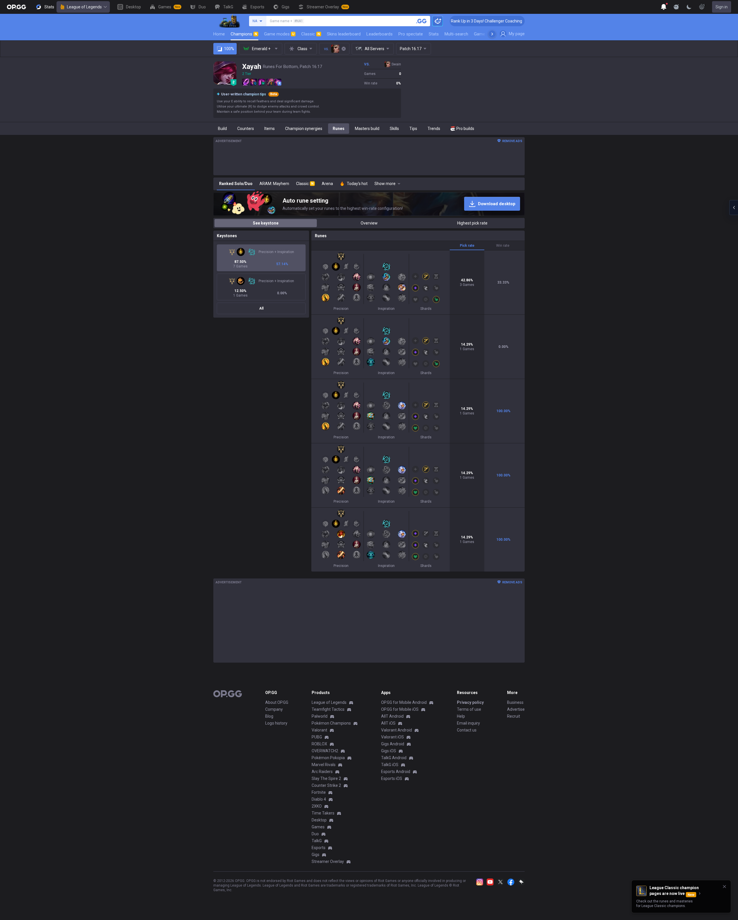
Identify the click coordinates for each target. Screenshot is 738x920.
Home (219, 34)
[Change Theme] (689, 7)
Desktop (319, 820)
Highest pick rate (472, 223)
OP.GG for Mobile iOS (400, 709)
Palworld (319, 716)
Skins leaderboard (344, 34)
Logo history (276, 723)
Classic (310, 34)
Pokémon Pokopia (328, 757)
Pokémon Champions (331, 723)
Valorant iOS (392, 737)
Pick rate (467, 246)
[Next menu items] (492, 34)
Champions (244, 34)
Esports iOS (391, 778)
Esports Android (395, 771)
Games (318, 827)
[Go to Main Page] (16, 7)
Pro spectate (410, 34)
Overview (369, 223)
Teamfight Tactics (328, 709)
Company (274, 709)
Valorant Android (396, 730)
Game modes (279, 34)
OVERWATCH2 (325, 751)
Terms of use (469, 709)
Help (461, 716)
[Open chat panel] (733, 207)
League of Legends (84, 7)
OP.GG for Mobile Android (404, 702)
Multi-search (456, 34)
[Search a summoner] (421, 21)
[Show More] (663, 7)
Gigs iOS (388, 751)
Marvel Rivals (324, 764)
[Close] (724, 887)
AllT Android (392, 716)
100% (229, 48)
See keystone (265, 223)
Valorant (319, 730)
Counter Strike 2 (326, 785)
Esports (318, 847)
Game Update (487, 34)
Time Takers (323, 813)
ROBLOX (319, 744)
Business (515, 702)
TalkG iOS (389, 764)
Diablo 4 (319, 799)
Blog (269, 716)
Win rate (502, 246)
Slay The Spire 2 (326, 778)
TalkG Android (393, 757)
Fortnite (319, 792)
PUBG (317, 737)
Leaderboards (379, 34)
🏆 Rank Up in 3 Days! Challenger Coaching (453, 21)
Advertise (516, 709)
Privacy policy (470, 702)
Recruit (513, 716)
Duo (315, 834)
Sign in (722, 7)
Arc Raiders (322, 771)
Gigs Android (392, 744)
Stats (434, 34)
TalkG (317, 840)
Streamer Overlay (328, 861)
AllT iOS (388, 723)
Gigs (315, 854)
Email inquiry (468, 723)
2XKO (317, 806)
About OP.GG (276, 702)
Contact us (467, 730)
